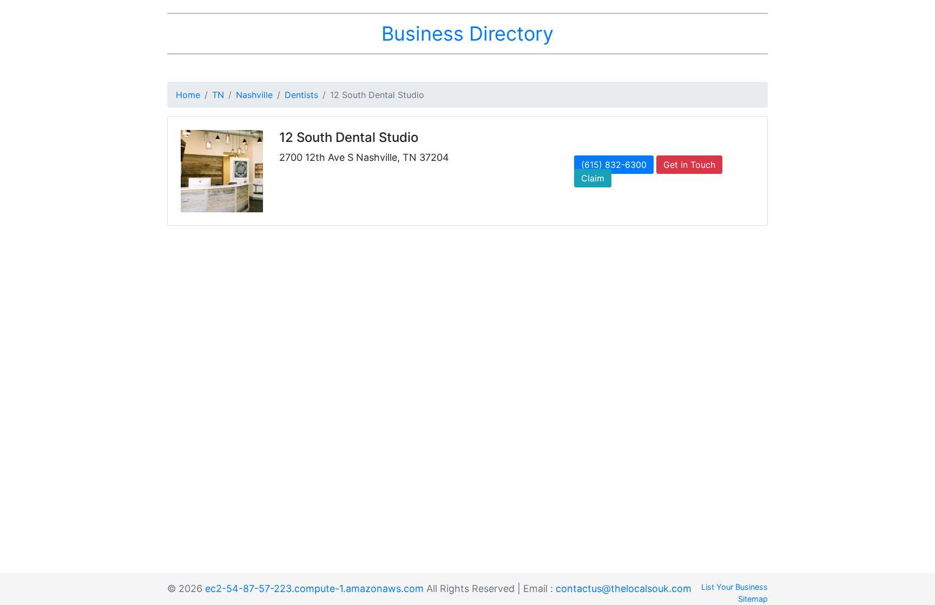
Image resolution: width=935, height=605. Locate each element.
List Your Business (734, 586)
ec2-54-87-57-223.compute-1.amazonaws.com (314, 588)
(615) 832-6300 (614, 164)
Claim (592, 178)
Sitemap (753, 598)
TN (218, 94)
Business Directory (467, 33)
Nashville (254, 94)
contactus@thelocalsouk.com (624, 588)
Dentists (301, 94)
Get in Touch (689, 164)
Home (188, 94)
